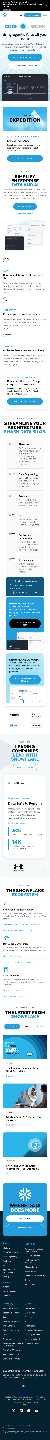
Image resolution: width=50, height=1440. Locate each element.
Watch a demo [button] (25, 1227)
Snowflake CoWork (11, 1252)
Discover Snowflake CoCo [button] (25, 57)
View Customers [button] (25, 767)
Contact (6, 1334)
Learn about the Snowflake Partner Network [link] (20, 925)
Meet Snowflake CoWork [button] (25, 65)
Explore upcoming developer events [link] (17, 962)
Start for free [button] (25, 1218)
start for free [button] (32, 15)
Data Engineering (10, 1256)
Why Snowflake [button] (25, 206)
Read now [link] (10, 1076)
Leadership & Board (11, 1313)
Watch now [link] (11, 1174)
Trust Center (8, 1326)
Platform (6, 1248)
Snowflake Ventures (11, 1350)
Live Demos (30, 1313)
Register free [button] (7, 9)
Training (28, 1321)
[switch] (24, 26)
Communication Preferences (22, 1399)
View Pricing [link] (24, 213)
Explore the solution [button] (25, 401)
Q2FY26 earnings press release (33, 1431)
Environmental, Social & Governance (13, 1344)
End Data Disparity (11, 1354)
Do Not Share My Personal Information (25, 1402)
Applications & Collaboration (9, 1270)
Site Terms (7, 1399)
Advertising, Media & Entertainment (34, 1250)
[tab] (18, 867)
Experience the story (17, 823)
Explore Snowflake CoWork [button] (25, 679)
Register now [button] (25, 158)
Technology (30, 1284)
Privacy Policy (40, 1397)
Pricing (6, 1276)
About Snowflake (10, 1308)
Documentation (31, 1339)
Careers (6, 1317)
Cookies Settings (40, 1399)
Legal (25, 1405)
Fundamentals (30, 1317)
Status (5, 1295)
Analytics (7, 1261)
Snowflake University (34, 1330)
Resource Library (32, 1308)
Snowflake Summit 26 (12, 1359)
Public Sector (30, 1271)
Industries (30, 1243)
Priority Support (9, 1291)
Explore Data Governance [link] (13, 990)
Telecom (28, 1280)
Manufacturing (31, 1267)
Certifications (30, 1326)
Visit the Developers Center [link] (14, 956)
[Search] (21, 15)
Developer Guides (32, 1334)
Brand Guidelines (10, 1330)
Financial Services (32, 1256)
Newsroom (7, 1339)
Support (6, 1286)
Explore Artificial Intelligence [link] (14, 996)
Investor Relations (10, 1321)
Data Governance (32, 1343)
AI (4, 1265)
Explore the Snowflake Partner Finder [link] (18, 930)
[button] (46, 5)
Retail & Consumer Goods (20, 798)
